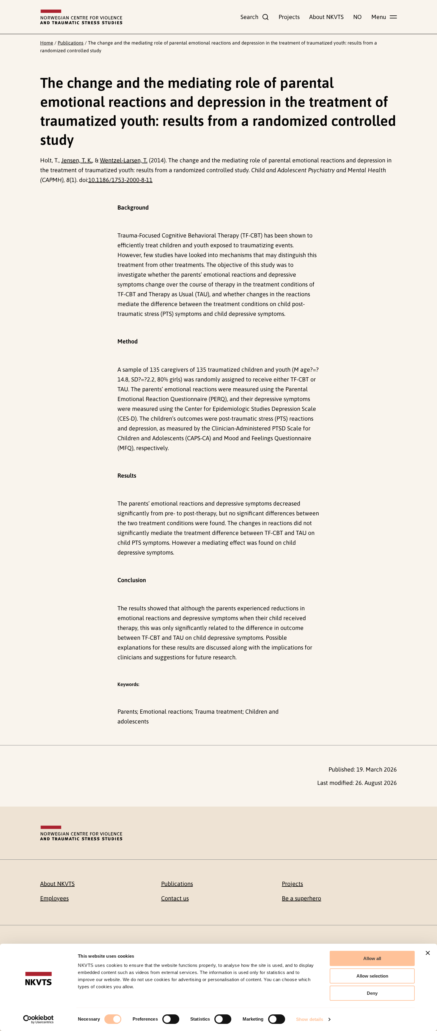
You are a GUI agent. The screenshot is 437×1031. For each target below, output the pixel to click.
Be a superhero (301, 898)
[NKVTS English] (81, 16)
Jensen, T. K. (76, 160)
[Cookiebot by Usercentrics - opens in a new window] (38, 1019)
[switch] (170, 1019)
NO (357, 16)
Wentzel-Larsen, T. (123, 160)
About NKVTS (326, 16)
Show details (309, 1019)
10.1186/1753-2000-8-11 (120, 179)
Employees (54, 898)
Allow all (372, 958)
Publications (71, 42)
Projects (289, 16)
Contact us (175, 898)
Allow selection (372, 975)
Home (46, 42)
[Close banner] (428, 953)
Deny (372, 993)
